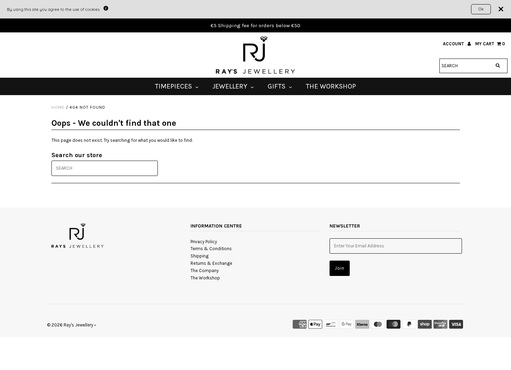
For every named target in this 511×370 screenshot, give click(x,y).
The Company (204, 270)
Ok (481, 8)
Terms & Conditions (211, 248)
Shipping (199, 256)
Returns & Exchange (211, 263)
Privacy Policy (203, 241)
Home (58, 107)
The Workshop (205, 277)
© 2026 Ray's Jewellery (70, 324)
